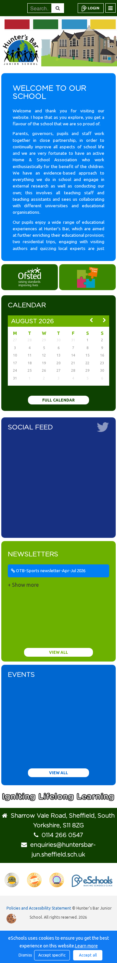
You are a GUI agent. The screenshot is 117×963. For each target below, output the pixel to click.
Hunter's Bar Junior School (20, 49)
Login (93, 8)
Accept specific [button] (52, 955)
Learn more (86, 945)
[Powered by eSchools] (92, 880)
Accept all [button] (88, 955)
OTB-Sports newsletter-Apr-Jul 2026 (50, 570)
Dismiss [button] (25, 955)
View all (58, 652)
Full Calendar (58, 400)
